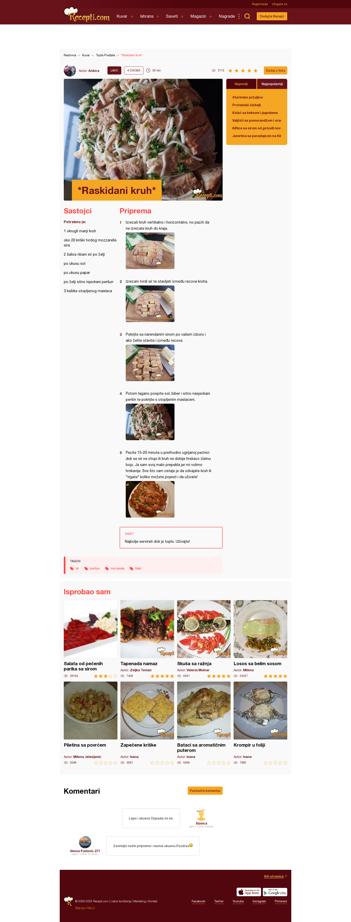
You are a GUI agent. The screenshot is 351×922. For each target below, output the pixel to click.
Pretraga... (247, 16)
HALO (91, 908)
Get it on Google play (275, 892)
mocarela (117, 568)
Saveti (172, 16)
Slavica (201, 823)
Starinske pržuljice (247, 97)
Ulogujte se (279, 4)
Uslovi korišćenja (121, 901)
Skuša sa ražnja (204, 639)
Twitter (219, 901)
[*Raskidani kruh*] (169, 250)
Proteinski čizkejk (246, 105)
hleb (138, 568)
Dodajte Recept (272, 16)
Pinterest (281, 901)
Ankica (93, 70)
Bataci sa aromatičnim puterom (204, 723)
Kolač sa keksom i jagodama (255, 113)
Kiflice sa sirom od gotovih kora (256, 128)
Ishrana (146, 16)
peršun (95, 568)
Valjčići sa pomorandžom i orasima (256, 120)
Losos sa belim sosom (260, 639)
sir (77, 568)
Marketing (139, 901)
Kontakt (152, 901)
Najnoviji (241, 84)
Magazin (198, 16)
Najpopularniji (272, 84)
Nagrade (227, 16)
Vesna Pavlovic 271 (85, 851)
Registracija (260, 4)
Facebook (198, 901)
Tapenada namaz (147, 639)
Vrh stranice (274, 876)
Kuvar (122, 16)
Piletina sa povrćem (90, 723)
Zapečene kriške (147, 723)
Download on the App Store (249, 892)
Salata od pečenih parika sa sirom (90, 639)
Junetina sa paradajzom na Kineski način (256, 136)
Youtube (238, 901)
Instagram (259, 901)
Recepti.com (87, 15)
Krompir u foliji (260, 723)
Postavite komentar (205, 790)
